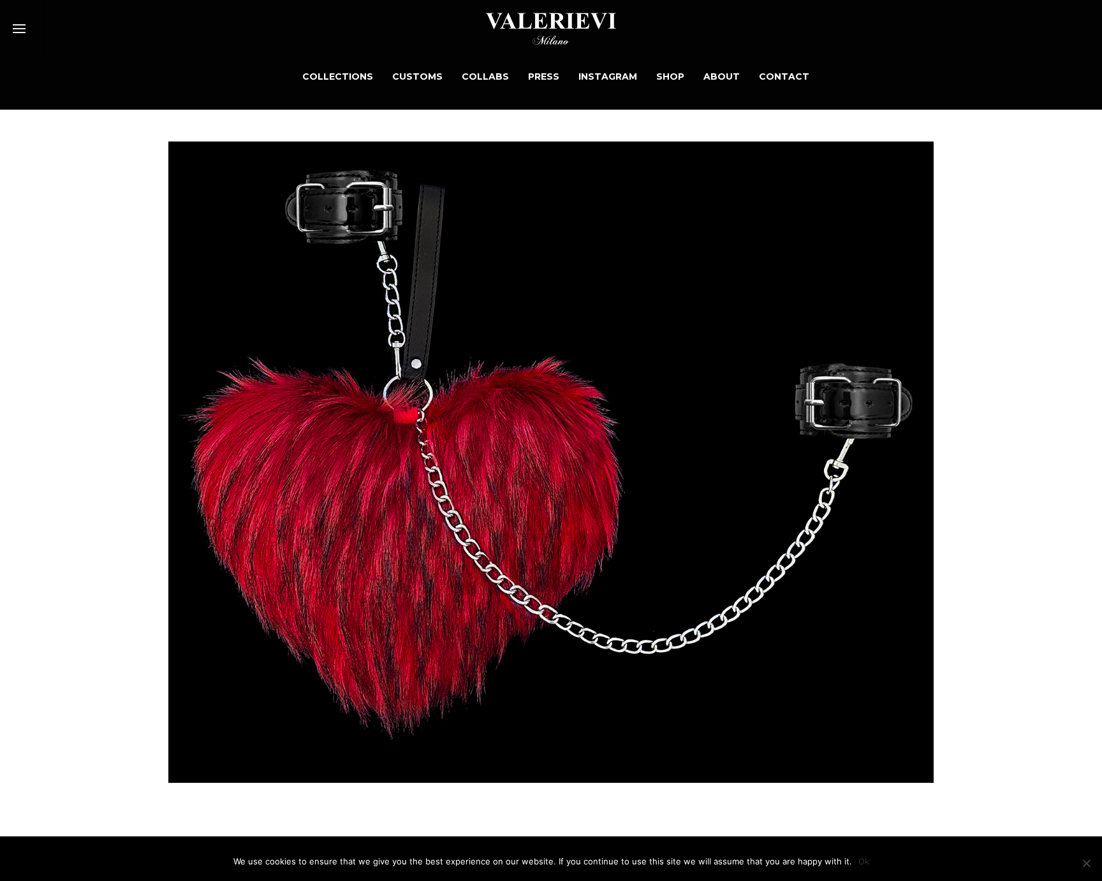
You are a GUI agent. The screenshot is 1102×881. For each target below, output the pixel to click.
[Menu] (19, 29)
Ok (863, 861)
